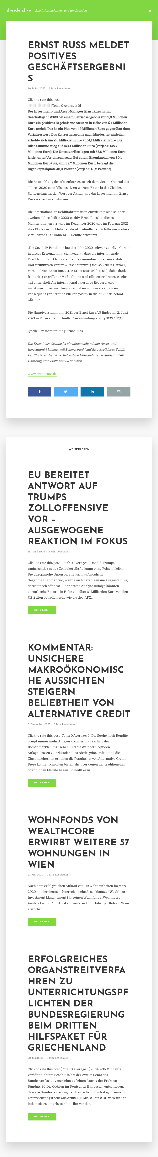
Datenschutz (135, 10)
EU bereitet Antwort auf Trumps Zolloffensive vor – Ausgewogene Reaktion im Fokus (78, 509)
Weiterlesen (42, 610)
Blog (82, 10)
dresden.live (19, 10)
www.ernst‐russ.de (42, 374)
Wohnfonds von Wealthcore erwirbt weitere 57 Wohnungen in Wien (78, 843)
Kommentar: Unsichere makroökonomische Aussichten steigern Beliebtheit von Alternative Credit (79, 681)
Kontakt (96, 10)
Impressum (114, 10)
